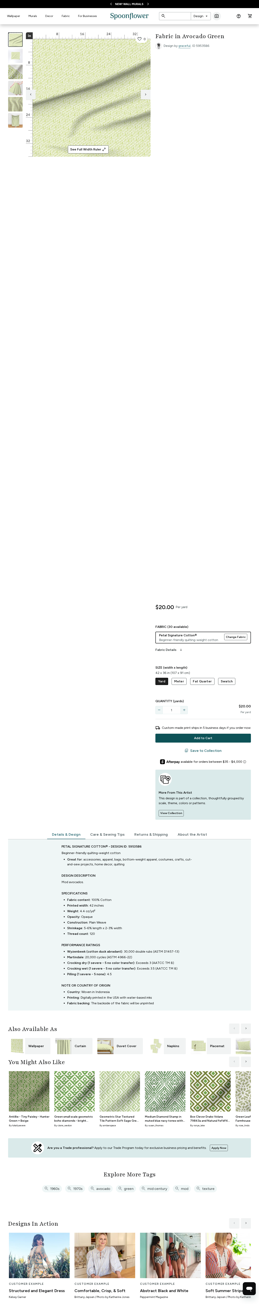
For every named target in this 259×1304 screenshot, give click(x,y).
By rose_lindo (242, 1125)
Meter (179, 681)
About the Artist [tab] (192, 834)
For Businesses (87, 16)
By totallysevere (17, 1125)
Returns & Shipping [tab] (151, 834)
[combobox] (201, 16)
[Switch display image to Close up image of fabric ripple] (15, 104)
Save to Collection (203, 750)
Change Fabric (236, 637)
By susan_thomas (154, 1125)
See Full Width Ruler (88, 149)
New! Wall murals (129, 4)
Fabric (66, 16)
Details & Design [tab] (66, 834)
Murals (33, 16)
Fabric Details (169, 649)
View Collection (171, 813)
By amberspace (108, 1125)
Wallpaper (13, 16)
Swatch (227, 681)
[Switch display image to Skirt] (15, 88)
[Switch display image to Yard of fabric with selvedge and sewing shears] (15, 55)
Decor (49, 16)
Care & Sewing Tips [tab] (107, 834)
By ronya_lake (197, 1125)
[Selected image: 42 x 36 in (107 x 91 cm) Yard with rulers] (15, 39)
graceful (184, 46)
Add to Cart (203, 738)
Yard (162, 681)
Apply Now (218, 1148)
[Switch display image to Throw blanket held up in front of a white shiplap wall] (15, 120)
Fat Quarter (202, 681)
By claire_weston (63, 1125)
